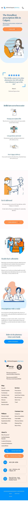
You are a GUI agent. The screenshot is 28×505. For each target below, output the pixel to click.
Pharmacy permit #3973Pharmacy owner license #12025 (13, 378)
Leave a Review (4, 445)
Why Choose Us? (5, 434)
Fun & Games (4, 392)
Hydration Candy (5, 395)
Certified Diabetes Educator (5, 438)
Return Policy (18, 425)
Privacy (10, 493)
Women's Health (5, 404)
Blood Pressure (18, 397)
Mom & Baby (4, 397)
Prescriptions (18, 390)
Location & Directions (6, 441)
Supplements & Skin (5, 420)
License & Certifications (6, 443)
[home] (11, 8)
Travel (16, 402)
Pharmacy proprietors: (13, 373)
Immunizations (18, 392)
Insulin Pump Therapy (6, 418)
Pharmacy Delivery (19, 420)
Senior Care (17, 399)
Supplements (4, 402)
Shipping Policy (18, 423)
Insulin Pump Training (19, 395)
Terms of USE (17, 493)
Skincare (3, 399)
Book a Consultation (19, 416)
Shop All (3, 388)
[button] (2, 7)
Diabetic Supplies (5, 390)
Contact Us (17, 413)
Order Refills (18, 418)
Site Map (10, 496)
